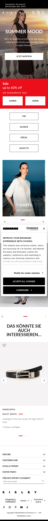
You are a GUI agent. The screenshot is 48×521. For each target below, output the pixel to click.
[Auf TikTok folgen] (27, 507)
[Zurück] (2, 316)
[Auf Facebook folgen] (4, 507)
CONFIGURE (22, 290)
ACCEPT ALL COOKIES (24, 281)
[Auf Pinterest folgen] (15, 507)
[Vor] (36, 4)
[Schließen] (44, 4)
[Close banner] (44, 229)
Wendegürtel (9, 410)
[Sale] (24, 94)
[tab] (22, 316)
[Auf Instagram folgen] (9, 507)
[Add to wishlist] (4, 345)
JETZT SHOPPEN (24, 56)
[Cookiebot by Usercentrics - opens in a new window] (28, 228)
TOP (24, 116)
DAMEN (12, 101)
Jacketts (24, 148)
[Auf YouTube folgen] (21, 507)
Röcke (24, 137)
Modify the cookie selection (27, 273)
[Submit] (43, 481)
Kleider (24, 127)
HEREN (35, 101)
